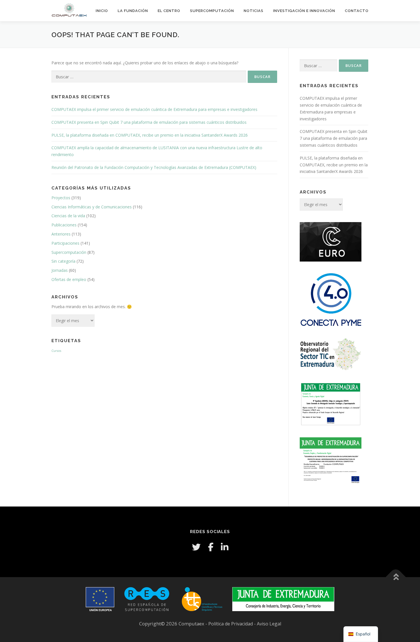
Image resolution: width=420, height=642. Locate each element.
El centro (169, 11)
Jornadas (59, 270)
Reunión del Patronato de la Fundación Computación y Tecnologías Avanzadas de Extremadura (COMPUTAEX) (153, 167)
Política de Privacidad (231, 624)
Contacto (357, 11)
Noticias (253, 11)
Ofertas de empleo (68, 279)
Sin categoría (63, 261)
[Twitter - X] (196, 547)
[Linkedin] (224, 547)
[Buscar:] (148, 77)
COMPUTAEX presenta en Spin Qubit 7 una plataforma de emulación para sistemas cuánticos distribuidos (149, 122)
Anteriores (61, 234)
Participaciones (65, 243)
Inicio (102, 11)
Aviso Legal (269, 624)
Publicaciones (64, 225)
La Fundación (133, 11)
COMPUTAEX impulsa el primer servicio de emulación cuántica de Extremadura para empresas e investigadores (154, 109)
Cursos (56, 351)
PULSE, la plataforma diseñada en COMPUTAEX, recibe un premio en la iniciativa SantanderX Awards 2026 (149, 135)
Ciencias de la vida (68, 215)
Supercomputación (212, 11)
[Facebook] (210, 547)
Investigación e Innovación (304, 11)
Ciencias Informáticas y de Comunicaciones (91, 207)
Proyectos (60, 197)
